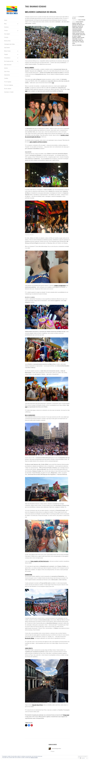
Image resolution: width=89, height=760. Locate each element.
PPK (78, 41)
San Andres (7, 47)
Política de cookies (34, 757)
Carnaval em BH (75, 31)
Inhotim (6, 68)
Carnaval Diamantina (76, 30)
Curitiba (6, 78)
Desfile (78, 37)
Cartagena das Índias (9, 44)
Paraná (6, 54)
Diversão (83, 19)
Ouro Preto (7, 71)
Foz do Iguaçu (7, 81)
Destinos (6, 27)
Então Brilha (75, 39)
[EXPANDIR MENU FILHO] (17, 23)
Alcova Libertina (79, 21)
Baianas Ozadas (76, 23)
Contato (6, 37)
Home (5, 20)
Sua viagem (7, 34)
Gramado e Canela (8, 92)
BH (77, 24)
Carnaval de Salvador (77, 28)
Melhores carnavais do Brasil (40, 12)
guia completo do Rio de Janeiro (38, 141)
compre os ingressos (60, 285)
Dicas (80, 19)
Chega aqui (66, 715)
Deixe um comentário (76, 45)
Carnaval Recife (75, 34)
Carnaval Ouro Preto (80, 33)
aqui (53, 82)
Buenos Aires (7, 40)
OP (82, 40)
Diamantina (7, 75)
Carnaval (80, 27)
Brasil (77, 27)
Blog (5, 23)
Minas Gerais (7, 51)
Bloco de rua (81, 24)
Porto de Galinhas (8, 85)
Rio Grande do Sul (8, 61)
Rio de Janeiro (7, 88)
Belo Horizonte (7, 64)
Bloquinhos (74, 26)
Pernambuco (7, 57)
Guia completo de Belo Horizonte (40, 561)
